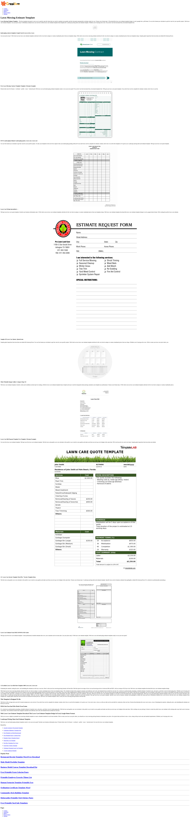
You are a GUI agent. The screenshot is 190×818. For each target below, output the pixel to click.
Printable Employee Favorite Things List (16, 777)
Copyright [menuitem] (6, 10)
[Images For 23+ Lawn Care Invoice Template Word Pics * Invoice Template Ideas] (95, 509)
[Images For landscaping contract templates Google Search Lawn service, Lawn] (95, 28)
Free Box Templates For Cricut (11, 743)
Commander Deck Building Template (15, 793)
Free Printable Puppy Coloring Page (12, 735)
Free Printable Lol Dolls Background (12, 733)
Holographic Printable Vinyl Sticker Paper (17, 798)
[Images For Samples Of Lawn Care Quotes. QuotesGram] (95, 275)
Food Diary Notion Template (10, 745)
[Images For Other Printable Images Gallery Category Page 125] (95, 362)
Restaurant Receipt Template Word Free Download (20, 757)
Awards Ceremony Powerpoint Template (13, 728)
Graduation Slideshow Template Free (12, 730)
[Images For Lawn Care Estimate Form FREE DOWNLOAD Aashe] (95, 606)
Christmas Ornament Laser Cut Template (13, 748)
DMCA (5, 813)
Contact (5, 810)
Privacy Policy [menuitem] (7, 12)
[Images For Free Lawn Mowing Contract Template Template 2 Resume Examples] (95, 61)
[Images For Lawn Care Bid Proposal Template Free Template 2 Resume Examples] (95, 412)
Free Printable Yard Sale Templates (14, 803)
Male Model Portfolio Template (13, 762)
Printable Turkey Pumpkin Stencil (11, 738)
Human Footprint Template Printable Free (17, 782)
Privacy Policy (7, 814)
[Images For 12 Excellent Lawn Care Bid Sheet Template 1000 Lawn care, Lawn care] (95, 660)
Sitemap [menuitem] (5, 14)
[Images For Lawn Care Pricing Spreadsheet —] (95, 176)
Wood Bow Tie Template (9, 740)
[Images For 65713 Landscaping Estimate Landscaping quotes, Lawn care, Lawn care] (95, 115)
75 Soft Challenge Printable (10, 750)
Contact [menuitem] (5, 8)
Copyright (6, 812)
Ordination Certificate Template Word (15, 788)
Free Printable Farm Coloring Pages (15, 772)
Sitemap (5, 816)
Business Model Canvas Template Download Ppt (19, 767)
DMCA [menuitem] (5, 11)
